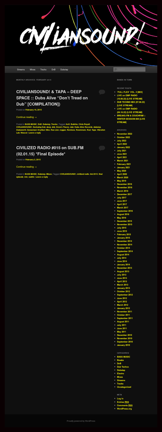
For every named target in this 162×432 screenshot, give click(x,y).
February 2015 (124, 234)
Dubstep (64, 69)
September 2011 (125, 318)
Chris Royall (84, 124)
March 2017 (122, 207)
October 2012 (123, 291)
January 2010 (123, 344)
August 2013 (123, 271)
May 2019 (121, 180)
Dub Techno (123, 366)
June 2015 (122, 231)
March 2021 (122, 160)
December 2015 (124, 221)
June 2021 (122, 153)
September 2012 (125, 294)
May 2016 (121, 217)
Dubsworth (21, 129)
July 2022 (121, 140)
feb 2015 (94, 174)
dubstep (97, 127)
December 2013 (124, 267)
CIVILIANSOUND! (24, 127)
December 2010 (124, 334)
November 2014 (124, 244)
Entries (123, 401)
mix (26, 176)
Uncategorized (124, 386)
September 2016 (125, 210)
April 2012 (122, 301)
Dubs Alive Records (84, 127)
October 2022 (123, 137)
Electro (120, 373)
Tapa (94, 129)
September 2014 (125, 251)
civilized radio (83, 174)
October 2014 (123, 247)
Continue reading (26, 117)
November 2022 (124, 133)
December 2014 (124, 241)
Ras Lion (55, 129)
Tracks (43, 69)
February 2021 (124, 164)
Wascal (24, 132)
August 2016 (123, 214)
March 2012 (122, 304)
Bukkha (74, 124)
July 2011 (121, 324)
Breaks (120, 360)
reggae (63, 129)
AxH (68, 124)
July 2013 (121, 274)
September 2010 (125, 341)
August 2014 (123, 254)
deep (49, 127)
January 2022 (123, 147)
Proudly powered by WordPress (81, 420)
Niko (48, 129)
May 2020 (121, 170)
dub (72, 127)
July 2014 (121, 257)
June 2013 (122, 277)
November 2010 (124, 338)
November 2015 (124, 224)
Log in (120, 398)
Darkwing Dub (39, 127)
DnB (54, 69)
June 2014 (122, 261)
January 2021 (123, 167)
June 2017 (122, 200)
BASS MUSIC (31, 124)
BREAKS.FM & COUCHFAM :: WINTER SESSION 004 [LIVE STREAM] (131, 119)
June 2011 (122, 328)
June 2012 (122, 298)
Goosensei (32, 129)
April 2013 (122, 281)
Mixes (32, 69)
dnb (53, 127)
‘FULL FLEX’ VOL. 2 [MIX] (130, 91)
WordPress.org (124, 408)
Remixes (71, 129)
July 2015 (121, 227)
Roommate (81, 129)
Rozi (89, 129)
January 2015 (123, 237)
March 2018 (122, 190)
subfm (31, 176)
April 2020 (122, 174)
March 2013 (122, 284)
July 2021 (121, 150)
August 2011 (123, 321)
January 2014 (123, 264)
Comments (125, 405)
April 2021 (122, 157)
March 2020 (122, 177)
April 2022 (122, 143)
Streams (21, 69)
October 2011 (123, 314)
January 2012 (123, 308)
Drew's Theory (62, 127)
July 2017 (121, 197)
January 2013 (123, 287)
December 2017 (124, 194)
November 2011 (124, 311)
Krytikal (41, 129)
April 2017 (122, 204)
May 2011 (121, 331)
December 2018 (124, 184)
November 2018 (124, 187)
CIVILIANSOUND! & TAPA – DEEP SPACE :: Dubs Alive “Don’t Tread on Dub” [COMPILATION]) (52, 98)
